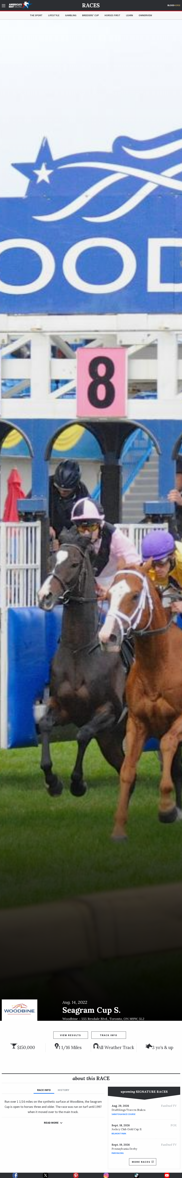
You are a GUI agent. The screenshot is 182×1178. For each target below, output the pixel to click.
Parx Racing (118, 1153)
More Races (141, 1161)
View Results (70, 1035)
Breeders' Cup (90, 15)
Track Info (108, 1035)
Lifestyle (53, 15)
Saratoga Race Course (123, 1114)
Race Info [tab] (44, 1090)
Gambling (70, 15)
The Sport (36, 15)
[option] (91, 520)
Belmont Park (119, 1133)
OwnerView (145, 15)
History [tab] (63, 1090)
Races (91, 5)
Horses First (112, 15)
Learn (129, 15)
